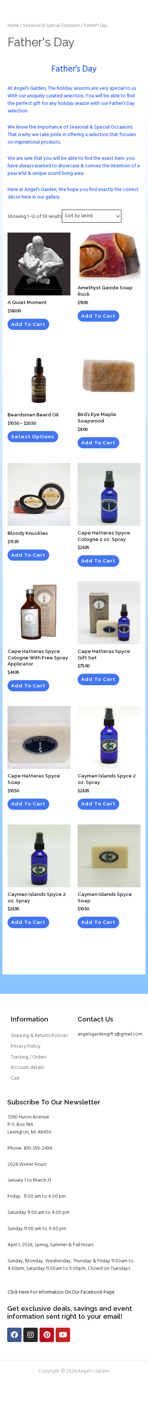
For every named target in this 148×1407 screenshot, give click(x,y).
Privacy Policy (26, 1046)
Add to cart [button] (28, 324)
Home (13, 25)
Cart (15, 1078)
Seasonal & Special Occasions (51, 25)
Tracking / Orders (28, 1057)
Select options (32, 436)
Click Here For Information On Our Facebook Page (61, 1292)
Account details (27, 1067)
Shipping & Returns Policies (39, 1035)
